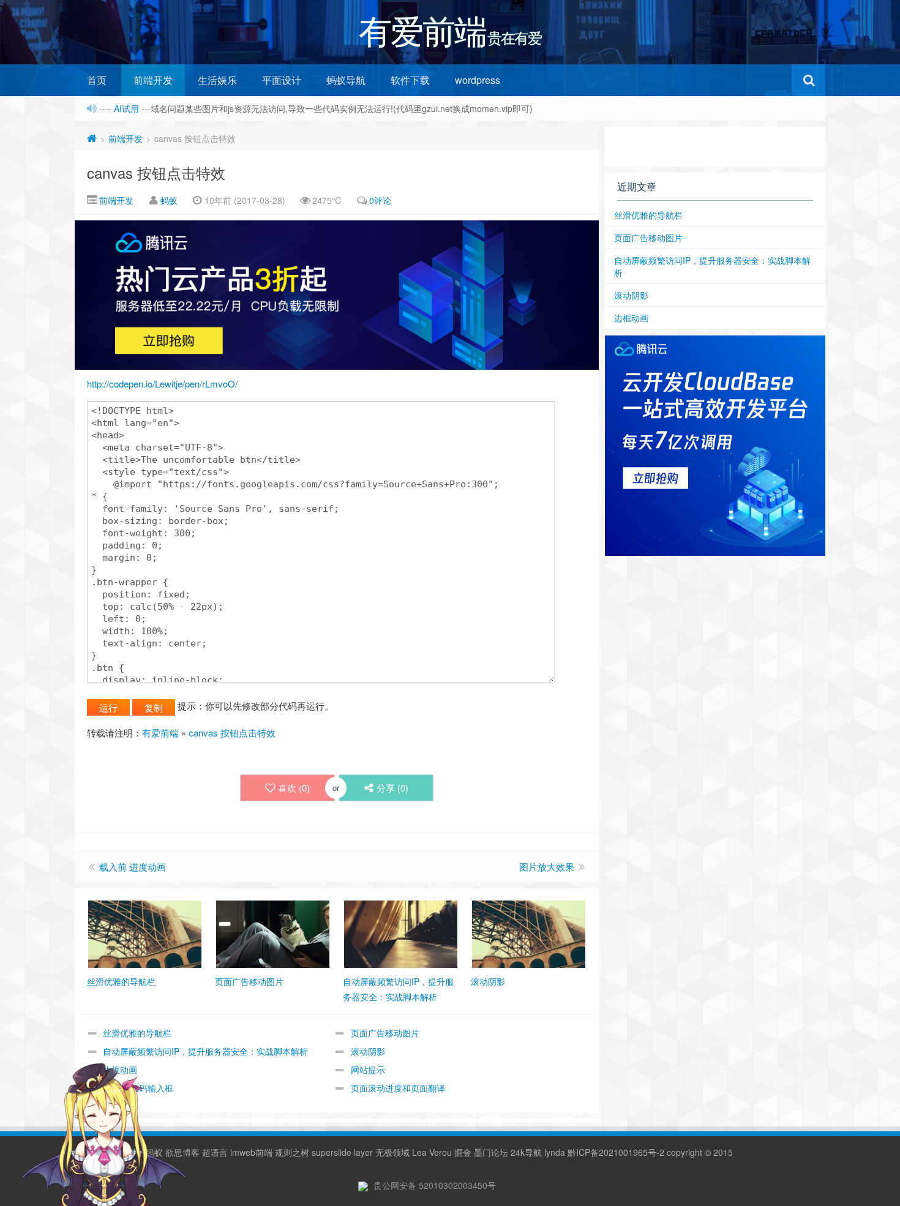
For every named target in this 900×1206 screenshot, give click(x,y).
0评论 (380, 200)
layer (363, 1152)
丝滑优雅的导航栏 (137, 1033)
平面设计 (281, 80)
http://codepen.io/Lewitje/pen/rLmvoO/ (162, 383)
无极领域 (392, 1152)
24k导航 (526, 1152)
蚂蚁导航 (346, 80)
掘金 (462, 1152)
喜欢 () (294, 787)
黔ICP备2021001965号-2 (616, 1152)
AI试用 (127, 108)
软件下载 (410, 80)
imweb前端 (251, 1152)
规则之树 (292, 1152)
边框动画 (631, 318)
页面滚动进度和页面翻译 (398, 1088)
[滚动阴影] (528, 933)
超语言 (215, 1152)
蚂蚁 (169, 200)
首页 (97, 80)
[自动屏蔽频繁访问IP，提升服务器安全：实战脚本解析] (400, 933)
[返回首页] (92, 138)
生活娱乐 (217, 80)
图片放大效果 (546, 866)
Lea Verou (432, 1152)
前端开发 (153, 80)
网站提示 (368, 1069)
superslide (331, 1152)
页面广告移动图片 (385, 1033)
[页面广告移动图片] (272, 933)
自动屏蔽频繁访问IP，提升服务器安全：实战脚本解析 (205, 1051)
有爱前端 (160, 732)
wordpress (477, 80)
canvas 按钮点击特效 (156, 172)
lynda (554, 1152)
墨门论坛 (491, 1152)
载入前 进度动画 (132, 866)
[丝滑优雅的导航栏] (144, 933)
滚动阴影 (368, 1051)
